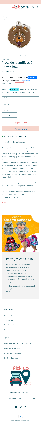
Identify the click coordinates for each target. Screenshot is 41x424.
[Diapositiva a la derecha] (25, 55)
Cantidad (5, 111)
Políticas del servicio (12, 348)
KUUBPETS (17, 420)
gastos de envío (19, 81)
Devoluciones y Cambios (13, 353)
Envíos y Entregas (11, 358)
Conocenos (8, 320)
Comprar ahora (20, 129)
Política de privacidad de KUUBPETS (18, 343)
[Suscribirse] (34, 398)
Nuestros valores (10, 325)
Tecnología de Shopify (25, 420)
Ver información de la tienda (14, 142)
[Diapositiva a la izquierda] (15, 55)
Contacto (7, 330)
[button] (2, 7)
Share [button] (6, 203)
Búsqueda (8, 315)
